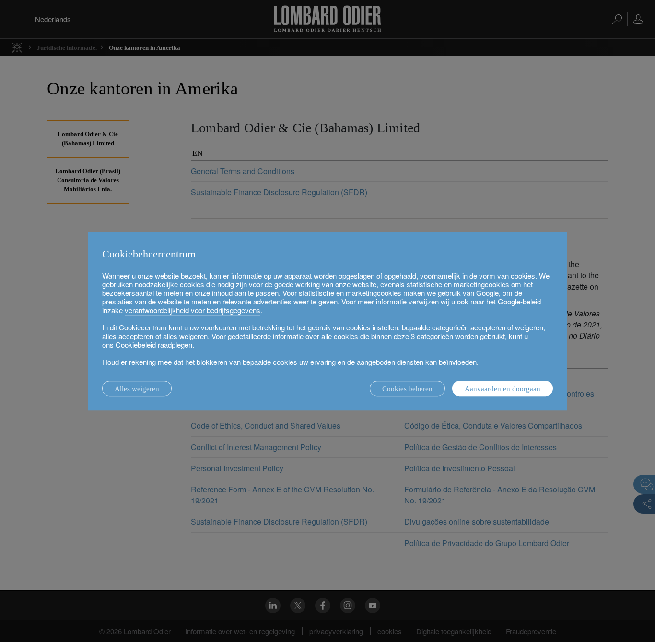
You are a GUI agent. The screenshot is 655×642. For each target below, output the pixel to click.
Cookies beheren (407, 389)
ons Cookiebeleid (129, 344)
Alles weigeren (137, 389)
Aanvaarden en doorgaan (502, 389)
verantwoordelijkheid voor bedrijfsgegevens (192, 310)
